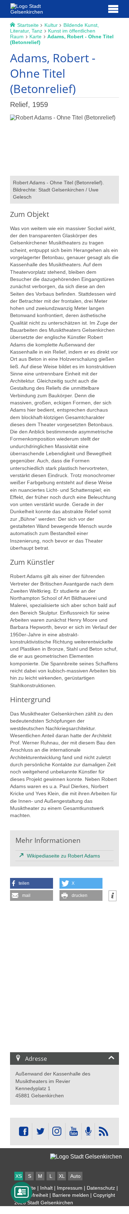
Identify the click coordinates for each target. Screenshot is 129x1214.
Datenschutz (101, 1188)
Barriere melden (70, 1195)
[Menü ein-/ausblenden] (113, 8)
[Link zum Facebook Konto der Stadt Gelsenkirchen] (23, 1131)
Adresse (36, 1059)
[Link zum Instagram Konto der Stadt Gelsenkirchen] (57, 1131)
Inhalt (46, 1188)
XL (62, 1176)
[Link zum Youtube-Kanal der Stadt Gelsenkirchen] (73, 1131)
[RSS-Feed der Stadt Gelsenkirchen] (103, 1131)
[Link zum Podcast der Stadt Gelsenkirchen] (88, 1131)
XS (18, 1176)
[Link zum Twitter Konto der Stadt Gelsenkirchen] (40, 1131)
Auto (75, 1176)
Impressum (69, 1188)
